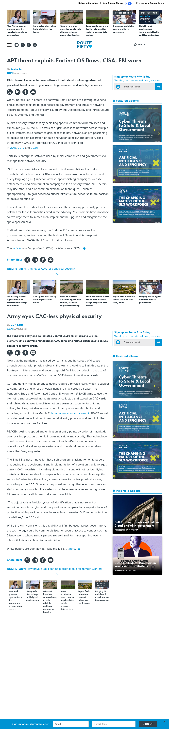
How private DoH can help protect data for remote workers (64, 569)
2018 (13, 148)
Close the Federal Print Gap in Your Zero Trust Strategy (135, 564)
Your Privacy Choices (113, 3)
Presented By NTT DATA (126, 530)
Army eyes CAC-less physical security (51, 268)
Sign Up (148, 724)
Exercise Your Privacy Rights (150, 3)
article (17, 248)
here (72, 549)
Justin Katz (17, 69)
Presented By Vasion (125, 570)
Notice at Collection (88, 3)
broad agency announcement (70, 413)
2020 (34, 148)
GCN (10, 73)
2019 (21, 148)
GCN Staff (17, 325)
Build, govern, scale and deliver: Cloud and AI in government (137, 524)
